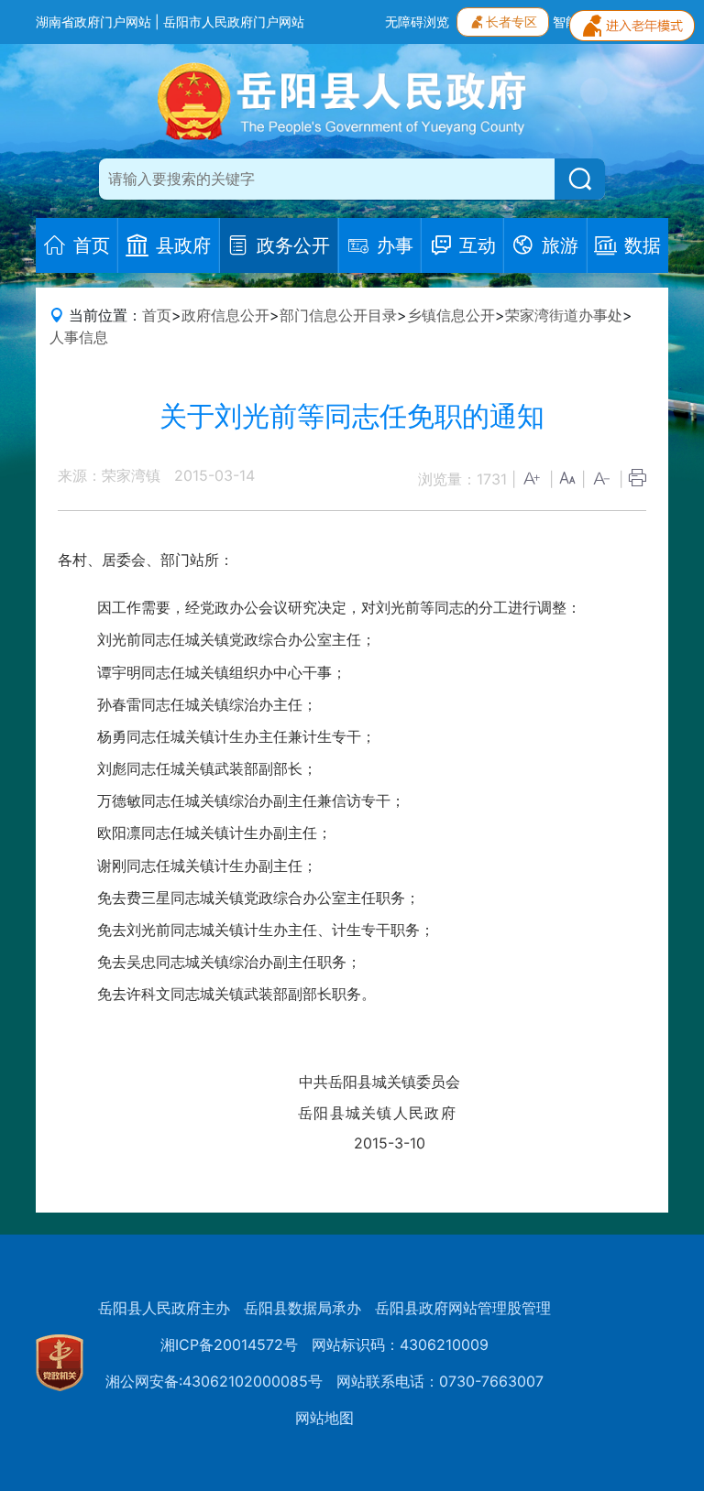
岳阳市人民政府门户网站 (233, 21)
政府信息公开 (226, 315)
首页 (156, 315)
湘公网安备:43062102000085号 (214, 1381)
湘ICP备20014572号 (229, 1344)
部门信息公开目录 (338, 315)
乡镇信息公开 (451, 315)
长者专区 (511, 21)
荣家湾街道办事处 (563, 315)
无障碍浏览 (417, 21)
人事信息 (79, 337)
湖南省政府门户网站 (93, 21)
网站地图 (324, 1418)
